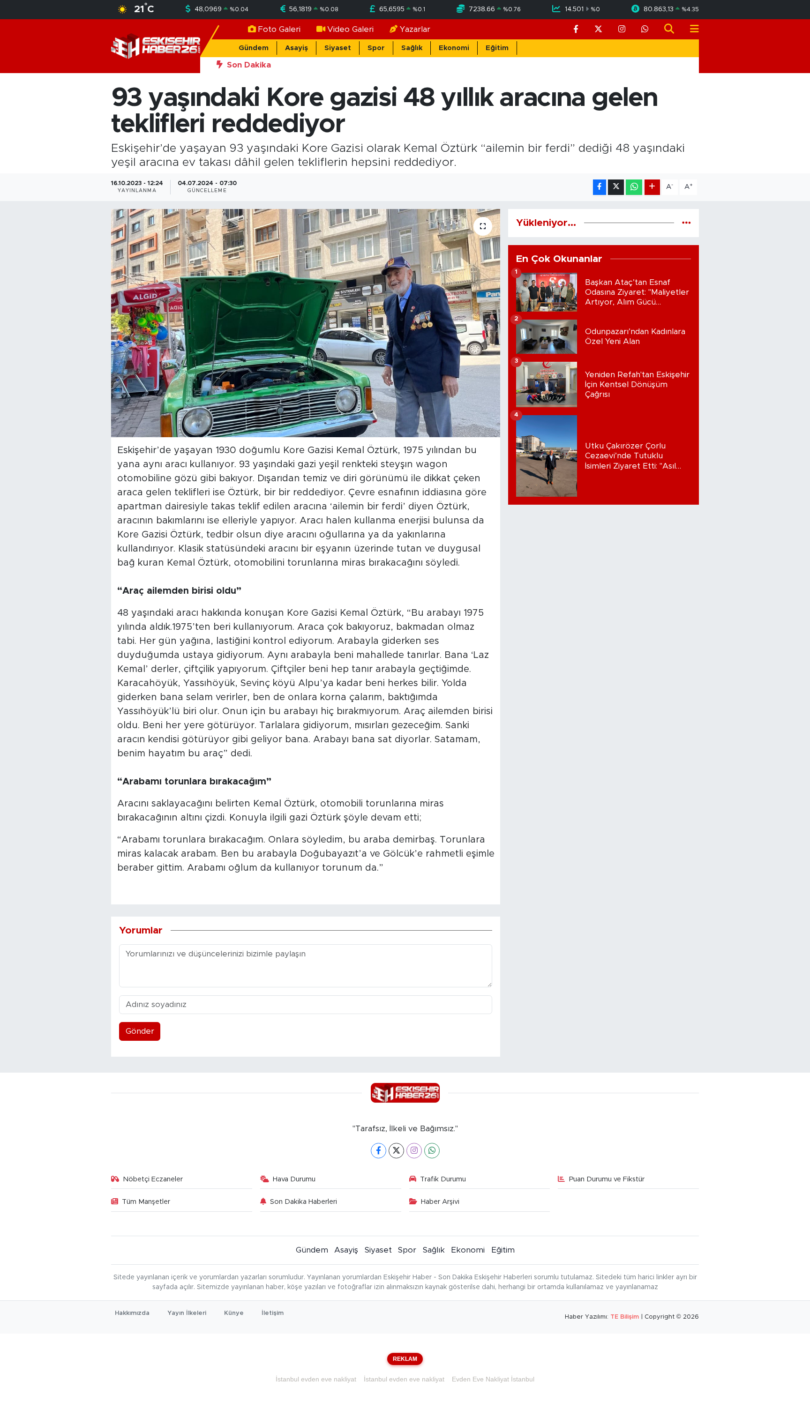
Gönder (140, 1031)
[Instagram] (414, 1150)
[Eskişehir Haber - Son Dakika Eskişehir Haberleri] (155, 46)
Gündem (254, 48)
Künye (234, 1313)
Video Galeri (350, 29)
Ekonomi (454, 48)
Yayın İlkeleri (186, 1313)
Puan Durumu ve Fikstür (607, 1179)
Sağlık (411, 48)
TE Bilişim (624, 1317)
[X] (396, 1150)
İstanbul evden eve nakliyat (316, 1379)
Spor (376, 48)
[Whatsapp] (432, 1150)
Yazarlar (415, 29)
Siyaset (337, 48)
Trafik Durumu (443, 1179)
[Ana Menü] (690, 29)
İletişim (273, 1313)
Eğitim (497, 48)
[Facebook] (378, 1150)
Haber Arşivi (440, 1201)
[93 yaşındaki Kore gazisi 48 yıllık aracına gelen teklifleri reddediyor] (306, 323)
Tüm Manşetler (146, 1201)
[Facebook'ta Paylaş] (599, 187)
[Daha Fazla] (652, 187)
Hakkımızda (132, 1313)
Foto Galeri (279, 29)
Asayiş (296, 48)
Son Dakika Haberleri (303, 1201)
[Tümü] (686, 223)
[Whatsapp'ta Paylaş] (634, 187)
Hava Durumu (294, 1179)
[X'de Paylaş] (616, 187)
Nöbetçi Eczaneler (153, 1179)
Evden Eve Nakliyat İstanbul (493, 1379)
